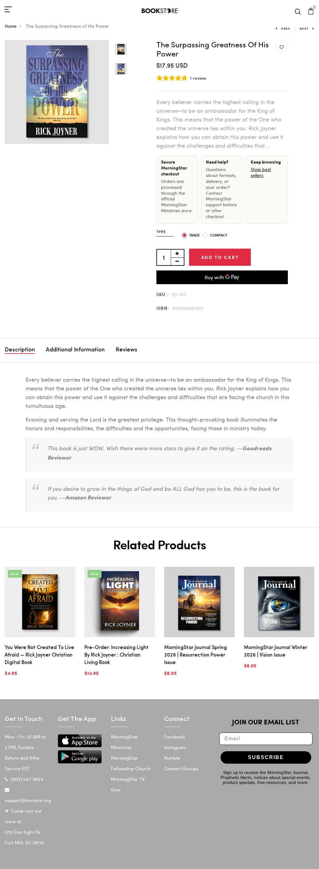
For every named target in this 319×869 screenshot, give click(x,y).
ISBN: (162, 308)
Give (116, 789)
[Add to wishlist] (281, 46)
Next (304, 28)
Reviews (126, 350)
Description (20, 350)
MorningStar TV (128, 779)
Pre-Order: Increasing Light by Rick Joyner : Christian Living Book (116, 655)
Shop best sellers (261, 172)
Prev (285, 28)
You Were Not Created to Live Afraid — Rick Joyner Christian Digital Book (39, 655)
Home (11, 26)
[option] (57, 92)
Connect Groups (181, 768)
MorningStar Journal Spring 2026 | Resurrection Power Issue (195, 655)
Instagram (175, 747)
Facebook (174, 736)
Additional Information (75, 350)
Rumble (172, 758)
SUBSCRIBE (266, 757)
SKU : (162, 294)
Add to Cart (220, 257)
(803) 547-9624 (27, 779)
